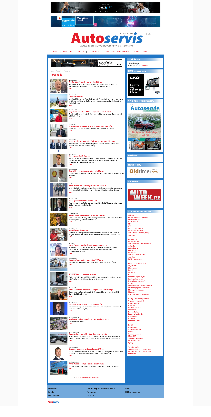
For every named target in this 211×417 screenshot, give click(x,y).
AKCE (145, 52)
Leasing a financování (136, 279)
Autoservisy (132, 253)
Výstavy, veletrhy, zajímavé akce (139, 349)
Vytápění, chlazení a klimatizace (139, 351)
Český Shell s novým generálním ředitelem (86, 171)
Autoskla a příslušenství (136, 255)
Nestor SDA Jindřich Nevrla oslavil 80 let (85, 82)
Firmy (136, 52)
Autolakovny (133, 248)
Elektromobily (133, 222)
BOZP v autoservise (135, 259)
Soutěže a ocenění (134, 330)
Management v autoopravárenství (140, 286)
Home (55, 52)
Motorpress (52, 389)
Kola (129, 275)
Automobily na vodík (135, 231)
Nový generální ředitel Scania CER (83, 201)
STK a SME (132, 336)
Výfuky (130, 343)
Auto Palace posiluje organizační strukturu (86, 364)
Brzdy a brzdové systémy (137, 264)
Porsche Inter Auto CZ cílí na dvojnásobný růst (88, 334)
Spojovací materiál (135, 334)
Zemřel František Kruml (78, 230)
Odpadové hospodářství (136, 301)
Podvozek (131, 319)
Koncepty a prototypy (136, 277)
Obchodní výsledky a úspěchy (138, 294)
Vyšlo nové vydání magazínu (141, 101)
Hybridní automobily (135, 228)
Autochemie (132, 239)
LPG (129, 226)
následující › (86, 378)
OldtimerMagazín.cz (132, 392)
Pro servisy (90, 395)
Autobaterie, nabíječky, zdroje (138, 233)
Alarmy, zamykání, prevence (138, 217)
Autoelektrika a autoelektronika (139, 244)
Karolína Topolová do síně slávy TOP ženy (86, 260)
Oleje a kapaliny (134, 303)
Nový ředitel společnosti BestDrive (83, 275)
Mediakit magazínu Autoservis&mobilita (101, 389)
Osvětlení (131, 305)
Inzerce (127, 389)
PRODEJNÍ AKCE (95, 52)
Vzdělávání (132, 354)
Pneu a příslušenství (135, 314)
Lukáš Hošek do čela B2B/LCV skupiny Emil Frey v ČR (90, 127)
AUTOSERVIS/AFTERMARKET (117, 52)
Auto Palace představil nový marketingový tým (88, 245)
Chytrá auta (132, 266)
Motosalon (132, 292)
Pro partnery (91, 392)
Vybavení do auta (134, 340)
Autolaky (131, 246)
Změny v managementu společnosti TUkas (86, 349)
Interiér (131, 270)
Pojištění (131, 325)
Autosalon (132, 250)
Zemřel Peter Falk (76, 97)
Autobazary (132, 235)
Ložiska (130, 283)
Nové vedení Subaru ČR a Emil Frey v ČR (85, 305)
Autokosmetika (133, 242)
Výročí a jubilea (133, 347)
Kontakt (51, 392)
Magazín (80, 52)
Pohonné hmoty (134, 321)
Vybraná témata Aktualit (139, 211)
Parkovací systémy (134, 308)
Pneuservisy (132, 316)
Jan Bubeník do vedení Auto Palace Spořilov (87, 216)
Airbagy (131, 215)
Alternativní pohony (135, 220)
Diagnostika (132, 268)
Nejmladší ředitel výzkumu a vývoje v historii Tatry (90, 112)
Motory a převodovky (136, 290)
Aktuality (67, 52)
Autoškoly (131, 257)
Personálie (67, 71)
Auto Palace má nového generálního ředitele (87, 186)
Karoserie (131, 272)
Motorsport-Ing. (54, 395)
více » (71, 88)
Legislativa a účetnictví (136, 281)
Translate (144, 65)
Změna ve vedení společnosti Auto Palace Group (89, 319)
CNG (129, 224)
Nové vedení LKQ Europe (79, 156)
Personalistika (133, 312)
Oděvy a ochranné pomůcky (138, 299)
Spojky (130, 332)
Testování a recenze (135, 338)
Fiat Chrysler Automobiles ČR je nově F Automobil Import (92, 141)
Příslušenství (132, 327)
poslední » (95, 378)
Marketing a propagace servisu (139, 288)
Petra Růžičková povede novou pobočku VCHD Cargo (91, 290)
